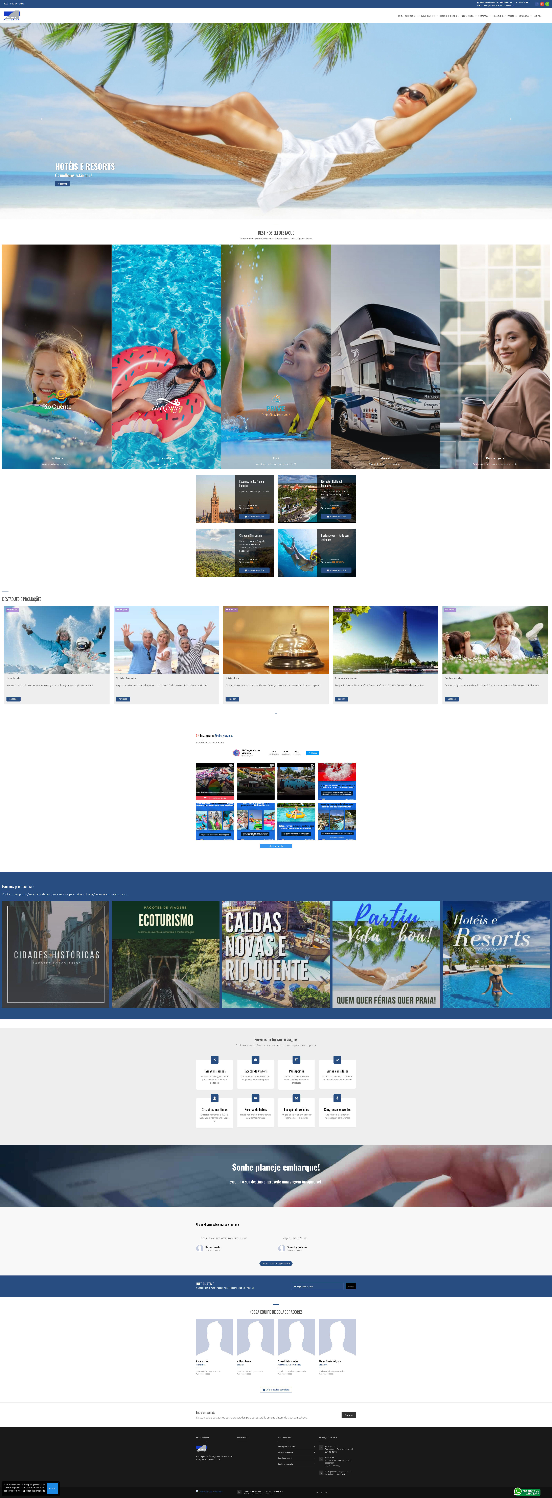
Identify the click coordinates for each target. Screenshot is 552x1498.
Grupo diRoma (166, 458)
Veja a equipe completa (277, 1389)
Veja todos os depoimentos (277, 1263)
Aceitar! (52, 1488)
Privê (276, 458)
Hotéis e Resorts (234, 678)
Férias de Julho (13, 678)
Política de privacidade (252, 1491)
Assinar (350, 1286)
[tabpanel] (57, 655)
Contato (349, 1414)
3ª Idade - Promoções (126, 678)
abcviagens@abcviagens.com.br (338, 1471)
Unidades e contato (285, 1463)
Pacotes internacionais (346, 678)
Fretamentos (385, 458)
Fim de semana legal (454, 678)
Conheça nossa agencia (286, 1446)
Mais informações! (256, 516)
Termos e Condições (274, 1491)
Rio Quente (57, 458)
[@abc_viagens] (236, 753)
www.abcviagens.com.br (335, 1474)
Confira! (341, 699)
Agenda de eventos (285, 1457)
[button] (41, 119)
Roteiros (13, 699)
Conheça (232, 699)
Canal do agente (495, 458)
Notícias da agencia (285, 1452)
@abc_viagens (223, 735)
